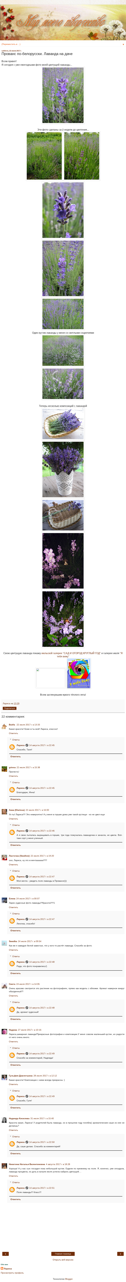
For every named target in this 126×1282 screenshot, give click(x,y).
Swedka (13, 941)
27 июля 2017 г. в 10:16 (29, 1030)
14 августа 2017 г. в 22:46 (42, 831)
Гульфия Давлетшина (21, 1075)
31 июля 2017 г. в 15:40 (42, 1118)
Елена (12, 898)
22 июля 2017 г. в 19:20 (42, 856)
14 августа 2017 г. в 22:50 (42, 1142)
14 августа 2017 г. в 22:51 (42, 1188)
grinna (12, 767)
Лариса (21, 745)
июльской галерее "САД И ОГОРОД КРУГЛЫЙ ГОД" (71, 653)
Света (12, 984)
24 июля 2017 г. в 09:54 (29, 941)
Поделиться (9, 708)
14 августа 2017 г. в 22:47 (42, 876)
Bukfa (12, 724)
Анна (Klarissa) (17, 810)
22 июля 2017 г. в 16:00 (37, 810)
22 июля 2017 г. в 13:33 (28, 724)
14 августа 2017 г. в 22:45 (42, 745)
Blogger (69, 1279)
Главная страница (63, 1254)
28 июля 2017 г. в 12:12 (45, 1075)
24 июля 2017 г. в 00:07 (28, 898)
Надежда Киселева (19, 1118)
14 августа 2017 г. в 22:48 (42, 962)
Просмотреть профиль (12, 1273)
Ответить (13, 733)
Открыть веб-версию (63, 1259)
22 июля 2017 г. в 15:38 (28, 767)
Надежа (13, 1030)
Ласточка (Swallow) (19, 856)
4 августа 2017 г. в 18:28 (58, 1164)
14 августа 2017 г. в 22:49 (42, 1053)
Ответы (16, 739)
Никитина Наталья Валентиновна (27, 1164)
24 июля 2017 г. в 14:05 (28, 984)
